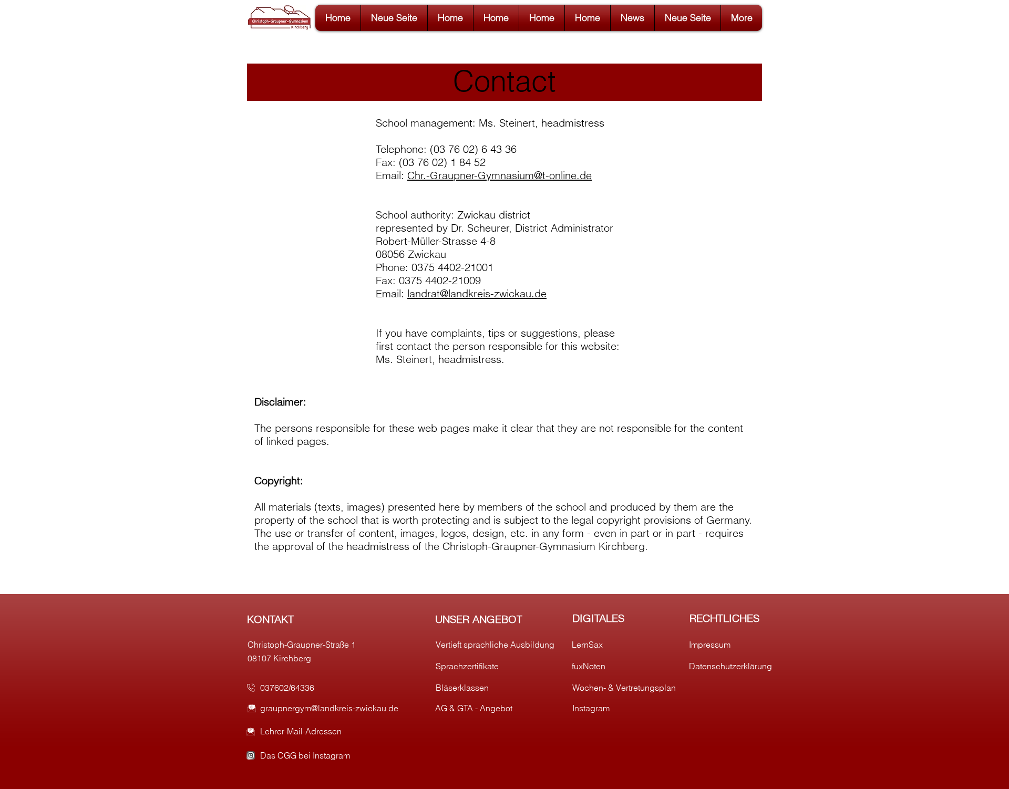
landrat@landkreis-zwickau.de (477, 293)
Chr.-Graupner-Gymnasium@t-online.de (499, 175)
